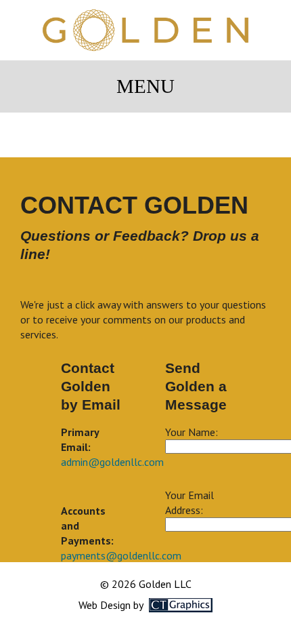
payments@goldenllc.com (121, 555)
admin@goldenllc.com (112, 462)
